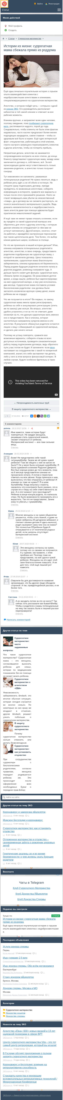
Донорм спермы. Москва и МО (20, 988)
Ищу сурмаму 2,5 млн (15, 958)
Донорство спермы (15, 1016)
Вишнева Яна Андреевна (12, 973)
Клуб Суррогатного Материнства (31, 888)
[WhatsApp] (45, 416)
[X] (38, 416)
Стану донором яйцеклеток (18, 977)
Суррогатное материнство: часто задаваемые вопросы (16, 644)
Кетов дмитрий (8, 953)
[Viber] (41, 416)
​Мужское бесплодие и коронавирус (23, 820)
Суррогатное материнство (13, 961)
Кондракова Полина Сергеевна (15, 984)
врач (52, 347)
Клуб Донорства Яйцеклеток (32, 893)
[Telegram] (48, 416)
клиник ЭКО (12, 109)
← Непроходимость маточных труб (31, 403)
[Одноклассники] (35, 416)
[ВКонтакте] (31, 416)
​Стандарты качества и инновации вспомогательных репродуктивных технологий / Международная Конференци (30, 1078)
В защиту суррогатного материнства (22, 726)
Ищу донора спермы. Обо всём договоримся (28, 966)
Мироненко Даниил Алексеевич (15, 995)
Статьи (56, 916)
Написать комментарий (18, 619)
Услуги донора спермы (16, 946)
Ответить (14, 447)
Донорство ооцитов (15, 1013)
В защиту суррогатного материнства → (31, 409)
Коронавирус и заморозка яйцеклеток (24, 812)
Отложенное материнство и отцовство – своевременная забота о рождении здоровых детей (29, 842)
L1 (4, 835)
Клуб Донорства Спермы (31, 899)
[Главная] (3, 38)
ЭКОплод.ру (7, 816)
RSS (58, 428)
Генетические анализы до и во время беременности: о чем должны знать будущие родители (28, 856)
